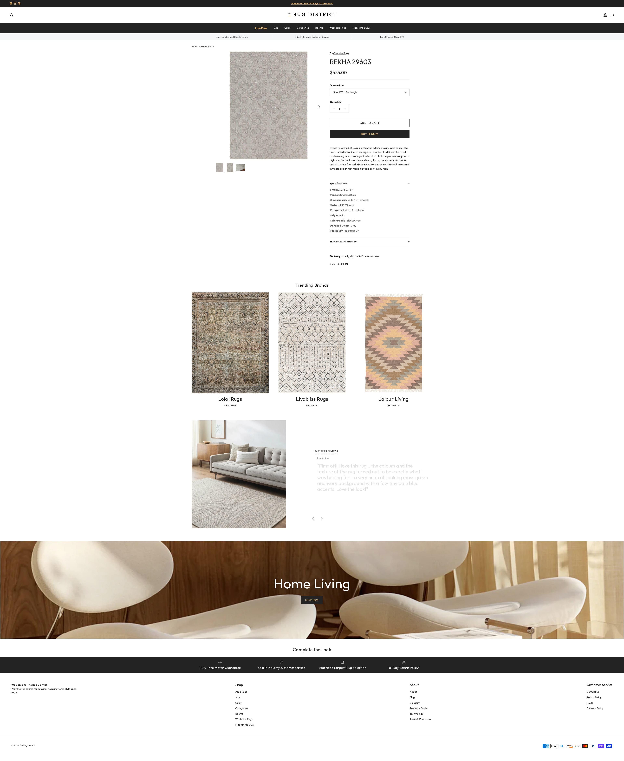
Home (195, 46)
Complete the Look (312, 649)
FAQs (590, 702)
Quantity (335, 102)
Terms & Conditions (420, 719)
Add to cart (369, 122)
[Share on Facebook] (342, 264)
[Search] (12, 15)
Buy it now (369, 134)
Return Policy (594, 697)
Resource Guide (418, 708)
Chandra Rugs (341, 53)
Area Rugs (260, 28)
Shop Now (230, 405)
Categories (303, 27)
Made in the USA (361, 27)
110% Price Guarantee (343, 241)
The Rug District (27, 745)
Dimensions (337, 85)
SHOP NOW (312, 599)
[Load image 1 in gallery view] (268, 105)
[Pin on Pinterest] (346, 264)
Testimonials (416, 713)
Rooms (319, 27)
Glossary (415, 702)
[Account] (604, 15)
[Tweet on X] (338, 264)
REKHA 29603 (207, 46)
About (413, 691)
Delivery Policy (595, 708)
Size (276, 27)
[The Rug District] (312, 15)
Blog (412, 697)
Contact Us (593, 691)
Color (287, 27)
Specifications (339, 183)
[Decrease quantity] (333, 108)
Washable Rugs (337, 27)
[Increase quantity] (346, 108)
